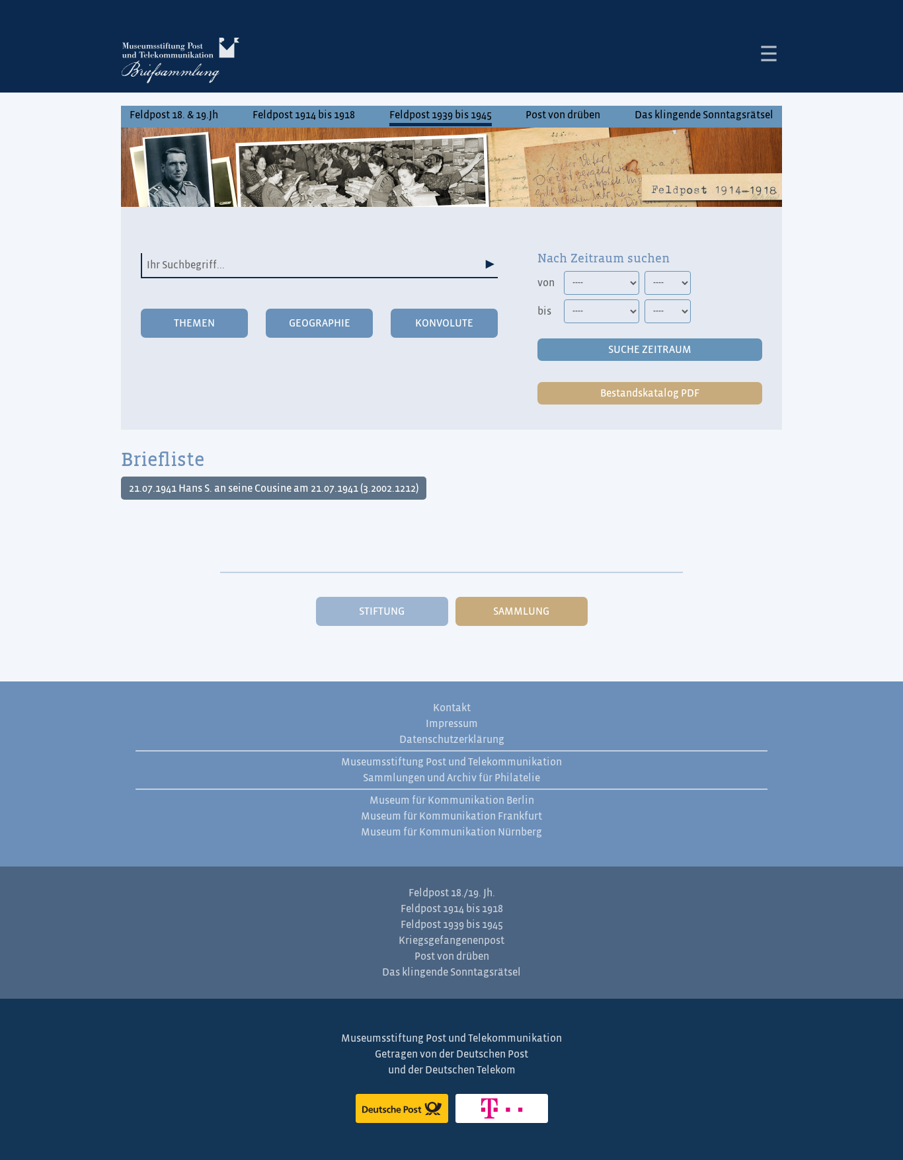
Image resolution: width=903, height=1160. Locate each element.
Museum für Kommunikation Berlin (452, 800)
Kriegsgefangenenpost (451, 940)
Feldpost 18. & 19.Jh (174, 115)
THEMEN (194, 323)
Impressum (452, 723)
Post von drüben (563, 115)
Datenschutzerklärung (451, 739)
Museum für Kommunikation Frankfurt (451, 816)
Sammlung (521, 611)
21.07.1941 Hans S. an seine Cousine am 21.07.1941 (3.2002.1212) (273, 488)
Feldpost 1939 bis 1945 (440, 115)
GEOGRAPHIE (319, 323)
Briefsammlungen (180, 62)
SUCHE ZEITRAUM (649, 349)
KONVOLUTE (444, 323)
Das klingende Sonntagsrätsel (704, 115)
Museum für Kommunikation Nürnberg (451, 832)
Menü (769, 53)
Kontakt (452, 708)
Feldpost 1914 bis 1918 (304, 115)
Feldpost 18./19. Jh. (452, 893)
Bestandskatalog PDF (649, 393)
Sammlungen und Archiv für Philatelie (451, 778)
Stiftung (382, 611)
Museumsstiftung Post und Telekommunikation (451, 762)
